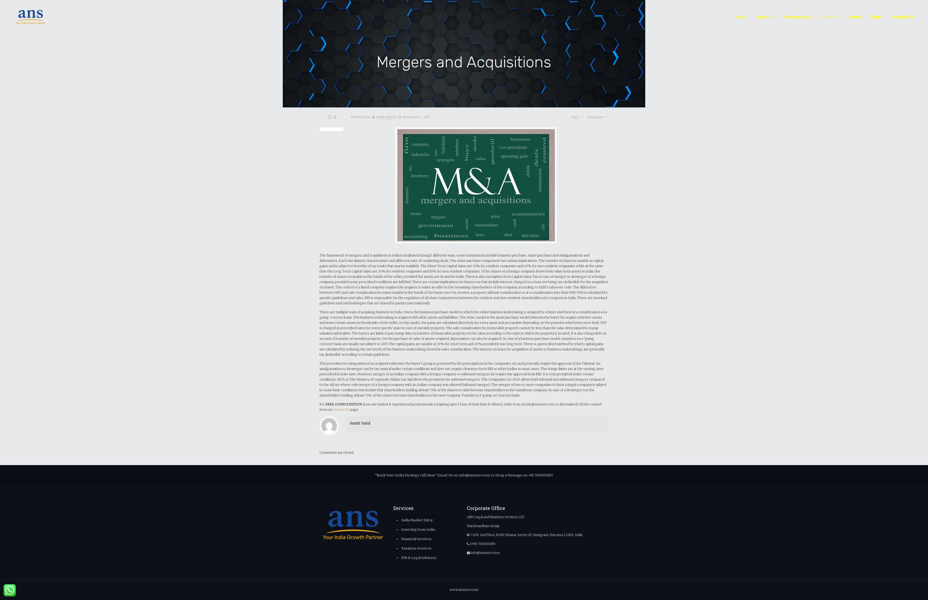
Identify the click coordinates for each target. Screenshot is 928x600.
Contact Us (341, 410)
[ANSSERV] (30, 17)
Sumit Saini (384, 117)
